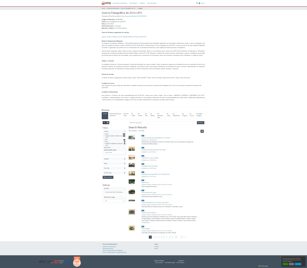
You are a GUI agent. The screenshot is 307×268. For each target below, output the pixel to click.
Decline (291, 264)
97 (182, 237)
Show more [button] (107, 147)
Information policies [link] (108, 248)
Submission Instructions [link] (109, 247)
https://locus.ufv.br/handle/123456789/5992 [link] (134, 16)
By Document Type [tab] (160, 115)
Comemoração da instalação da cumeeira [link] (156, 138)
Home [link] (103, 8)
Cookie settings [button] (159, 262)
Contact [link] (156, 247)
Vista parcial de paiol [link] (149, 192)
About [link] (156, 248)
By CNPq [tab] (168, 115)
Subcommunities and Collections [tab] (115, 115)
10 (176, 237)
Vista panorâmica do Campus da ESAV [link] (155, 202)
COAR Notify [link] (264, 266)
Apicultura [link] (145, 182)
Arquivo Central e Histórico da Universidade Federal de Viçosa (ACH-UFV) (124, 37)
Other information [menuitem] (152, 3)
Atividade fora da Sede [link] (150, 166)
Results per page (109, 197)
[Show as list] (104, 122)
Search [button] (201, 123)
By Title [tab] (146, 115)
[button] (106, 3)
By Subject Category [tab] (199, 115)
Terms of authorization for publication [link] (113, 250)
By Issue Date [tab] (126, 115)
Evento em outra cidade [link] (150, 158)
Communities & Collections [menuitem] (120, 3)
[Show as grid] (107, 122)
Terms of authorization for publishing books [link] (114, 252)
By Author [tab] (133, 115)
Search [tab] (105, 114)
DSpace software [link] (159, 261)
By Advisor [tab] (140, 115)
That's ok (285, 264)
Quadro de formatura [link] (149, 213)
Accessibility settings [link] (169, 262)
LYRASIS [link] (181, 261)
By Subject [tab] (152, 115)
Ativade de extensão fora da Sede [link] (154, 150)
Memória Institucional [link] (113, 8)
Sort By (106, 188)
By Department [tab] (176, 115)
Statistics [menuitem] (142, 3)
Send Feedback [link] (180, 262)
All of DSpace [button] (133, 3)
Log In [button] (203, 3)
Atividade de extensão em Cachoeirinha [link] (156, 174)
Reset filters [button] (108, 177)
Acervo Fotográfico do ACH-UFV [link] (129, 8)
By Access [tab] (192, 115)
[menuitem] (133, 3)
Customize (298, 264)
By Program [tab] (184, 115)
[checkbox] (104, 133)
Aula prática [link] (146, 229)
